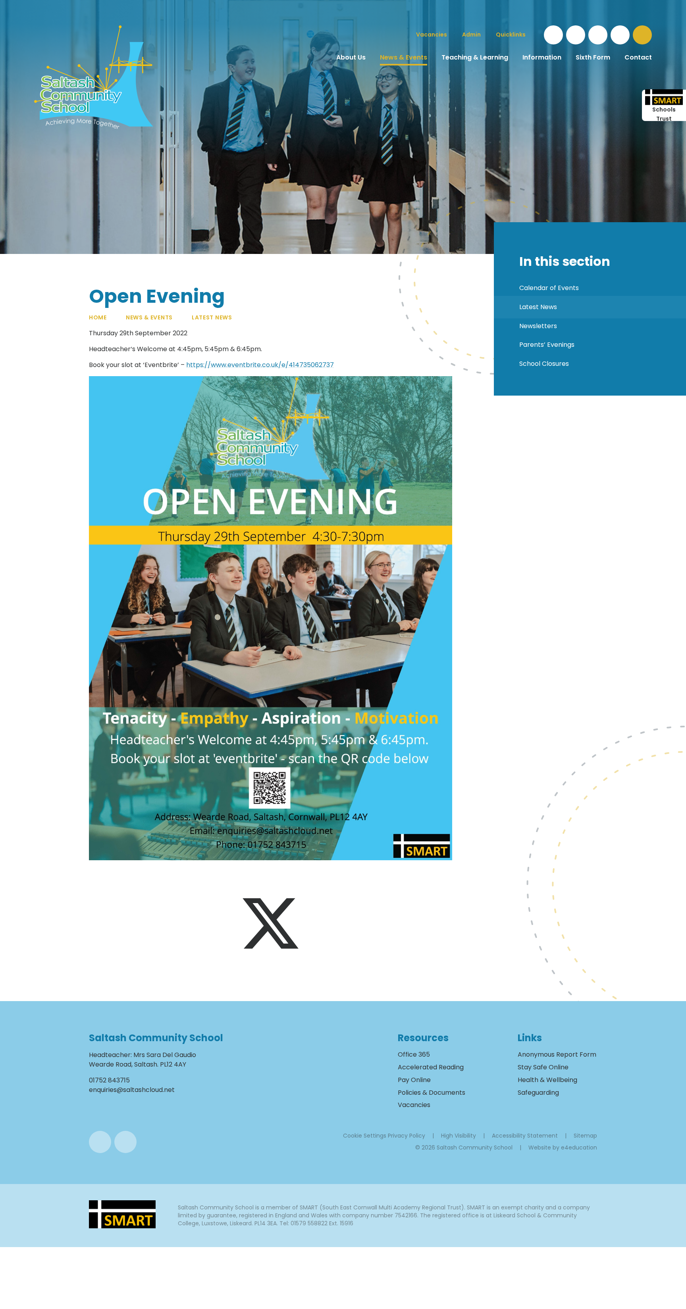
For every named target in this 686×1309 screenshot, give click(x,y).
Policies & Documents (431, 1092)
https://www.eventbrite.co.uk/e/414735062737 (260, 364)
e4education (579, 1147)
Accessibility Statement (525, 1136)
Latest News (212, 317)
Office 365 (414, 1054)
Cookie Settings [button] (364, 1136)
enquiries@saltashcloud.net (132, 1089)
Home (98, 317)
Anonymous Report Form (557, 1054)
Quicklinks (511, 34)
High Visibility (458, 1136)
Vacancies (414, 1104)
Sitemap (585, 1136)
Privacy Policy (406, 1136)
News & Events (149, 317)
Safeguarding (538, 1092)
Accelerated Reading (431, 1067)
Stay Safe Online (543, 1067)
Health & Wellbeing (547, 1079)
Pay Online (414, 1079)
